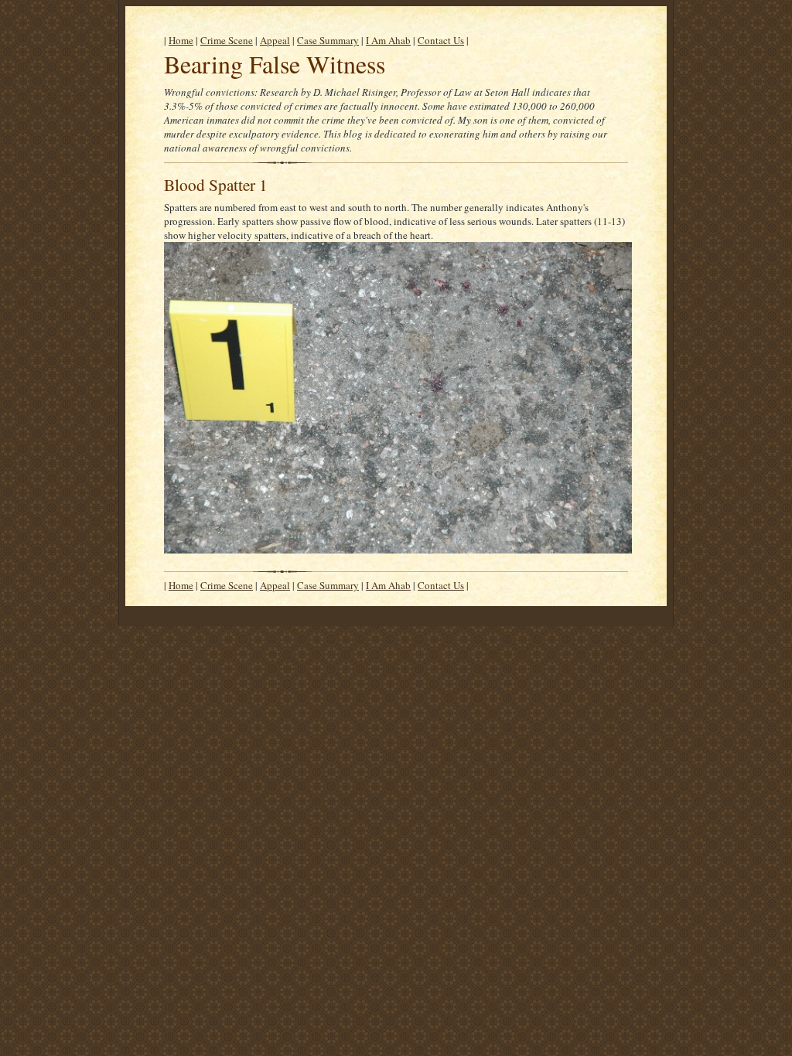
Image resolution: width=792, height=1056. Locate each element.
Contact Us (441, 40)
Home (181, 40)
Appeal (275, 40)
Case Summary (328, 40)
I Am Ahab (388, 40)
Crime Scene (226, 40)
